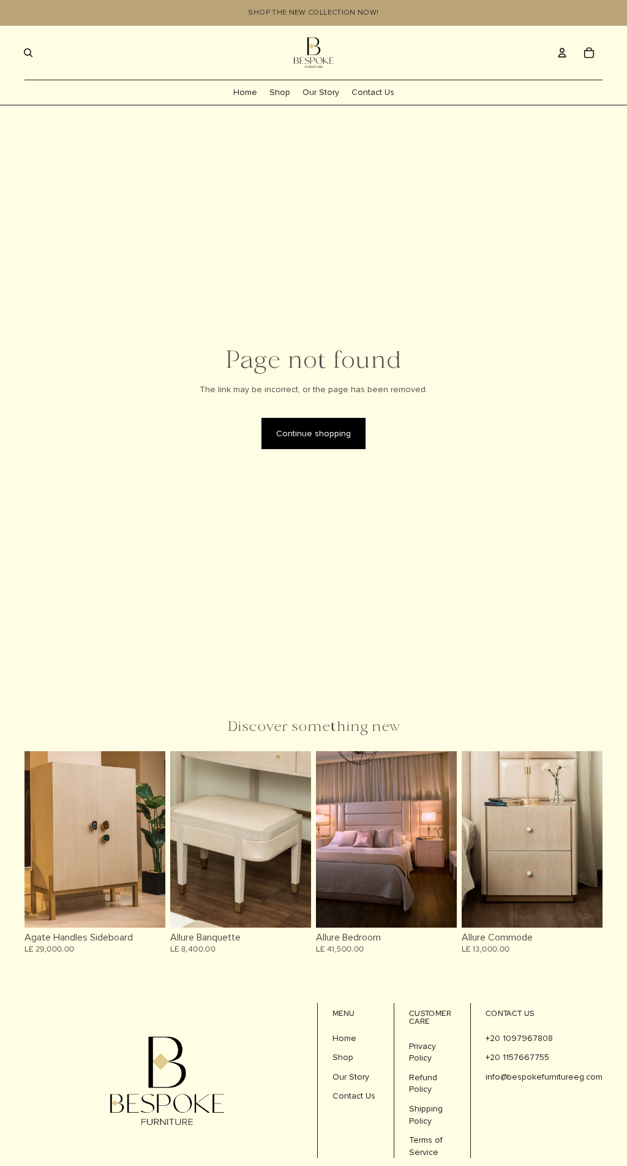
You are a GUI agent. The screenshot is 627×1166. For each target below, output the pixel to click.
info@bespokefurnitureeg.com (544, 1077)
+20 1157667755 (517, 1057)
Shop (342, 1057)
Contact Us (353, 1096)
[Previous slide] (179, 838)
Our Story (350, 1077)
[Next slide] (301, 838)
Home (344, 1038)
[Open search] (28, 52)
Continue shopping (313, 433)
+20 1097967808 (519, 1038)
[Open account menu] (562, 52)
